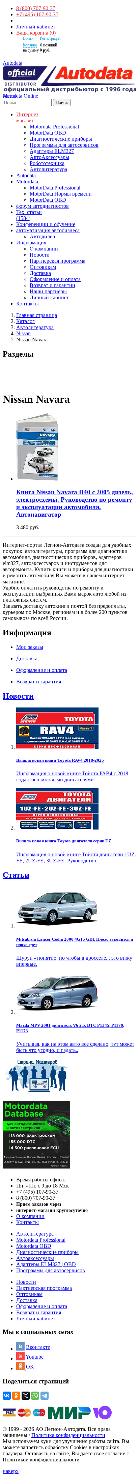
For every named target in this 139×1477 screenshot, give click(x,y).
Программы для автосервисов (64, 145)
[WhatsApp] (35, 1396)
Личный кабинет (35, 26)
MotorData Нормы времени (61, 194)
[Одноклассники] (16, 1396)
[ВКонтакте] (7, 1396)
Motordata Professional (54, 126)
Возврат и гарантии (52, 285)
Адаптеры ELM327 (52, 151)
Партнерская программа (57, 261)
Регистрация (50, 38)
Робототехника (47, 163)
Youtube (35, 1357)
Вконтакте (38, 1347)
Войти (28, 38)
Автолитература (48, 169)
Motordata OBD (33, 1246)
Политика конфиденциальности (68, 1435)
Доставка (40, 273)
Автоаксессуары (35, 1258)
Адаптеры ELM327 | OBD (46, 1264)
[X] (26, 1396)
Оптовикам (43, 267)
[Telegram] (44, 1396)
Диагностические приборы (61, 139)
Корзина (30, 45)
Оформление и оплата (55, 279)
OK (30, 1367)
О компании (44, 249)
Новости (40, 255)
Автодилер (42, 236)
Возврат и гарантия (38, 1312)
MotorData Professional (55, 188)
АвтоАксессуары (49, 157)
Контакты (27, 1222)
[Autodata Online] (69, 79)
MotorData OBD (48, 133)
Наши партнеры (48, 291)
